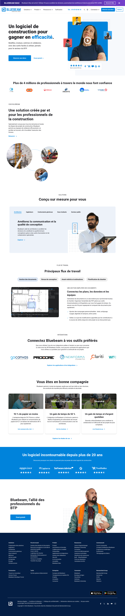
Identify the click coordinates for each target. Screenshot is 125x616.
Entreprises (12, 559)
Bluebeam (77, 573)
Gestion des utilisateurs (59, 555)
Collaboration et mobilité (59, 549)
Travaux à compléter (36, 559)
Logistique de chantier (36, 553)
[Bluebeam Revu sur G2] (81, 470)
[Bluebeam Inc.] (11, 10)
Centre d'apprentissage (80, 545)
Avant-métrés (34, 551)
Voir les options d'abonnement (39, 573)
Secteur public (12, 557)
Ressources (47, 9)
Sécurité (54, 557)
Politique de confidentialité (51, 601)
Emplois (54, 577)
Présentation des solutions (16, 545)
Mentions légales (22, 601)
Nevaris (98, 579)
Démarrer (12, 136)
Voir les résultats (61, 429)
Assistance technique (80, 553)
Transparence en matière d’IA (60, 575)
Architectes (12, 549)
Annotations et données (59, 547)
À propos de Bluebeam (58, 573)
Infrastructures (13, 563)
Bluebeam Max (56, 563)
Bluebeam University (80, 547)
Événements (99, 551)
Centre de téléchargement (81, 551)
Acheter (119, 9)
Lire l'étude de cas (98, 429)
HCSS (98, 577)
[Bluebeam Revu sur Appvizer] (26, 470)
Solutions (27, 9)
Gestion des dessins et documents (40, 545)
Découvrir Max (110, 3)
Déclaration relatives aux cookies (70, 601)
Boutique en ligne (79, 575)
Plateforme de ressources (81, 555)
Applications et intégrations (60, 553)
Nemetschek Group (101, 573)
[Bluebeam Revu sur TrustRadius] (99, 470)
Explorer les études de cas (61, 438)
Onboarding (55, 551)
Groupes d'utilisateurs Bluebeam (105, 547)
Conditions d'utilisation (35, 601)
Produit (36, 9)
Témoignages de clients (103, 553)
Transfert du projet (35, 561)
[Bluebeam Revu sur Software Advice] (62, 470)
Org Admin (77, 577)
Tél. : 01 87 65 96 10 (74, 10)
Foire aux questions (79, 559)
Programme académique (103, 549)
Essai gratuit (38, 58)
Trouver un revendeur (14, 573)
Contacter (55, 581)
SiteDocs (98, 581)
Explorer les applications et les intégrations (61, 365)
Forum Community (101, 545)
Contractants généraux (15, 551)
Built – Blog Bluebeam (80, 557)
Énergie (11, 561)
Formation (77, 549)
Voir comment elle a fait (25, 429)
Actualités (55, 561)
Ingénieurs (11, 547)
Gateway (77, 579)
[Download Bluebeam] (109, 593)
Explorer (21, 240)
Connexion (94, 10)
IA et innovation (56, 559)
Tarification (58, 10)
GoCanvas (99, 575)
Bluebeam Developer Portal (16, 577)
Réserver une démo (108, 9)
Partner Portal (13, 575)
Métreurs (11, 555)
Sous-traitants (13, 553)
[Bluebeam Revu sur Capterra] (44, 470)
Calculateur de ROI (79, 561)
